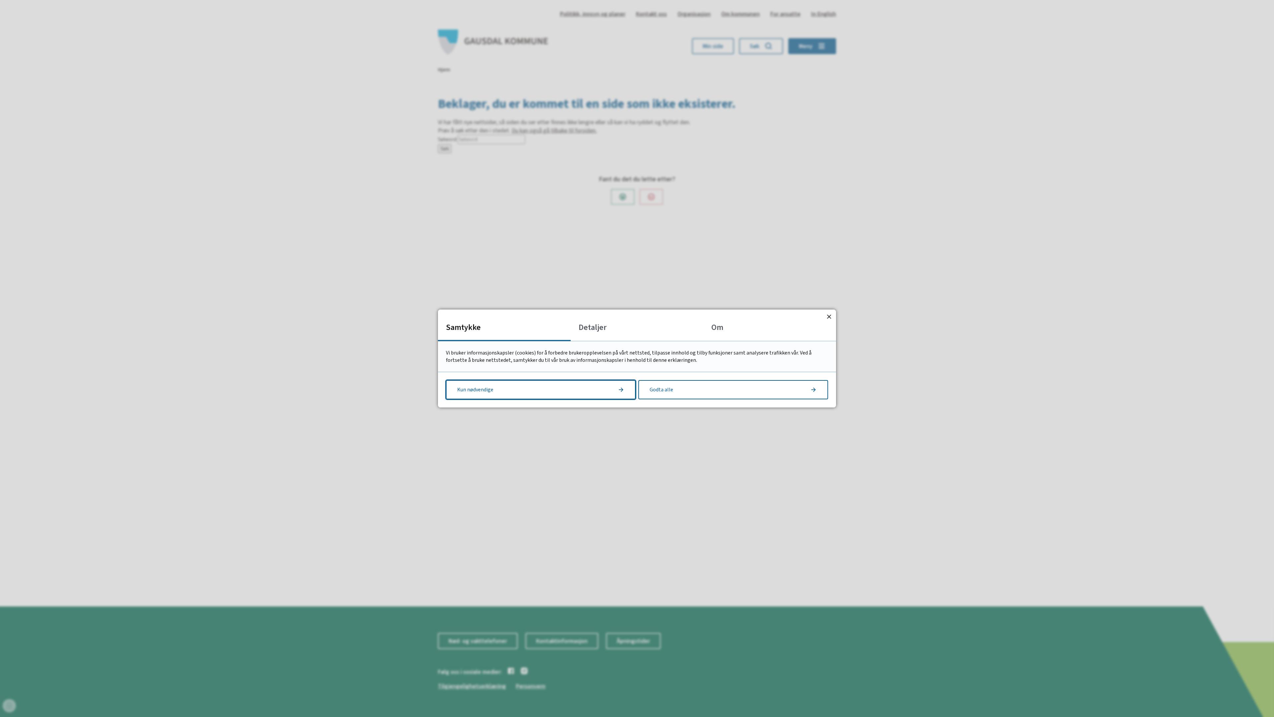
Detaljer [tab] (592, 327)
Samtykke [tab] (463, 327)
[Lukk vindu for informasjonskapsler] (829, 316)
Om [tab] (717, 327)
